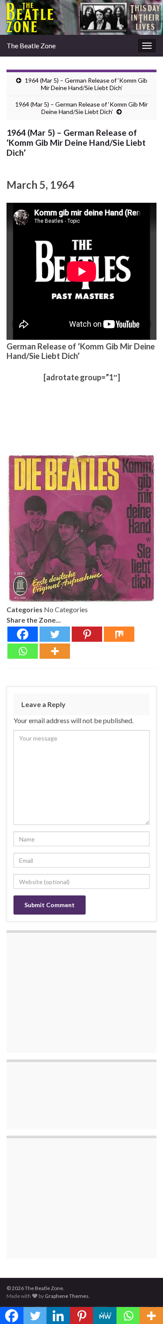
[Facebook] (22, 634)
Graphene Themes (67, 1296)
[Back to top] (143, 1304)
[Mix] (119, 634)
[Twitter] (55, 634)
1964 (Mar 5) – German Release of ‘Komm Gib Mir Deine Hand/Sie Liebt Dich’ (86, 84)
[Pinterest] (87, 634)
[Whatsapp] (22, 651)
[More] (55, 651)
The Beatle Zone (31, 45)
